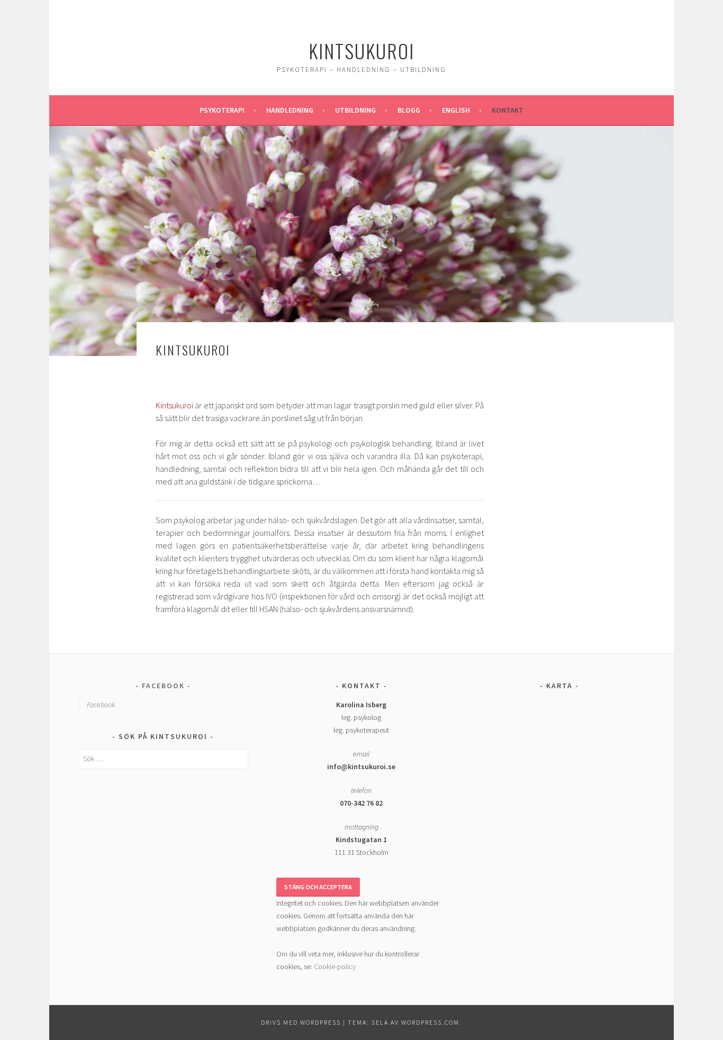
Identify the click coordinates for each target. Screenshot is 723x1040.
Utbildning (355, 110)
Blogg (408, 110)
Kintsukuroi (361, 51)
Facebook (163, 685)
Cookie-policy (335, 966)
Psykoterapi (222, 110)
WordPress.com (430, 1022)
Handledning (289, 110)
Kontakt (507, 110)
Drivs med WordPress (301, 1022)
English (456, 110)
